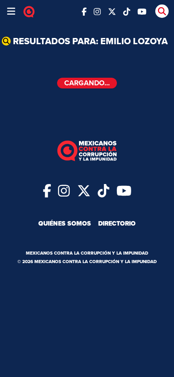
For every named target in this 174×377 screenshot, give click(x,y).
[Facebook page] (84, 11)
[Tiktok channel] (126, 11)
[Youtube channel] (141, 11)
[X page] (112, 11)
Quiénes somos (64, 223)
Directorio (117, 223)
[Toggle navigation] (11, 11)
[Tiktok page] (103, 190)
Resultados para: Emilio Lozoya (90, 41)
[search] (162, 11)
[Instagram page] (97, 11)
